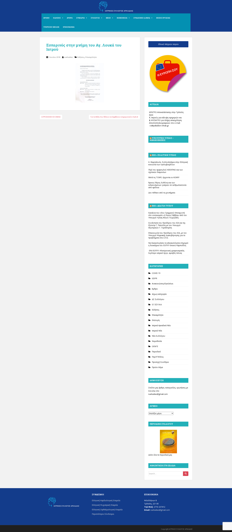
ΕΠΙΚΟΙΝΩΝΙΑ (68, 27)
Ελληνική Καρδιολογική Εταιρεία (106, 500)
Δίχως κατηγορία (159, 294)
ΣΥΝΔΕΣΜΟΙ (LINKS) (141, 18)
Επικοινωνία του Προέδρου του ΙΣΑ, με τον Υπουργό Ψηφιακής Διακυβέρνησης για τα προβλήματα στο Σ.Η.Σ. (167, 235)
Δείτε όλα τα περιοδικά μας (160, 455)
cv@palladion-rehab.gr (159, 125)
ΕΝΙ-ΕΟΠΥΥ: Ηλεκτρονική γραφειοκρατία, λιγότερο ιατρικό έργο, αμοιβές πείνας (166, 251)
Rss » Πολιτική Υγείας (164, 155)
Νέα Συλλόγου (158, 336)
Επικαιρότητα (91, 57)
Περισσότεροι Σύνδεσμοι (103, 514)
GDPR (154, 278)
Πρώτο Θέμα (157, 367)
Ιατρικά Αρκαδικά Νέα (161, 325)
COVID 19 (156, 273)
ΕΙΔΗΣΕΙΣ (57, 18)
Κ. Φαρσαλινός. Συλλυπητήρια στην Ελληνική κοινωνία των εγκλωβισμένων (168, 163)
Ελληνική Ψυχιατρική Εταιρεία (105, 505)
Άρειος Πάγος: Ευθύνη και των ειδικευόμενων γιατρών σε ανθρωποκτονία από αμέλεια (167, 185)
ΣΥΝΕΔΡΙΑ (80, 18)
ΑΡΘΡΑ (70, 18)
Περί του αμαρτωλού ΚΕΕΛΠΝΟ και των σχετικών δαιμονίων (165, 170)
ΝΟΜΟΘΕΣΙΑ (122, 18)
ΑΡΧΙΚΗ (46, 18)
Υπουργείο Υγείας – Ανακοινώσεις (162, 139)
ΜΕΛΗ (108, 18)
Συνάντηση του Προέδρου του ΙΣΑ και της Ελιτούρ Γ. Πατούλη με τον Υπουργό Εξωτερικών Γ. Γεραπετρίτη (166, 225)
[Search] (185, 473)
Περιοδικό (156, 351)
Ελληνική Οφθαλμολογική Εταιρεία (107, 509)
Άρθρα (154, 289)
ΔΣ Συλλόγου (158, 299)
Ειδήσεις (80, 57)
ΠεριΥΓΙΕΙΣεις (158, 357)
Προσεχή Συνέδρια (160, 362)
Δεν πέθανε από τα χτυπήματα (161, 192)
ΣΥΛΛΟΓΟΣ (95, 18)
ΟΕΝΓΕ (155, 346)
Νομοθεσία (157, 341)
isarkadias (68, 57)
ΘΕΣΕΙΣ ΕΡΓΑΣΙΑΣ (163, 18)
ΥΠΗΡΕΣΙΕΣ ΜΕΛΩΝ (51, 27)
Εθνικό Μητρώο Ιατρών (168, 44)
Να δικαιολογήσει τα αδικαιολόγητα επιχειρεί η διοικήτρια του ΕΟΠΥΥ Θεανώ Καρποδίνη (168, 244)
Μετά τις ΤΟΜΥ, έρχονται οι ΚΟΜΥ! (163, 177)
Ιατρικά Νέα (157, 330)
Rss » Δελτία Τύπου (162, 206)
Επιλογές (156, 320)
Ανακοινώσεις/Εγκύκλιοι (162, 283)
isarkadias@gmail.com (158, 394)
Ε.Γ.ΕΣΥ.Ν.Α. (157, 304)
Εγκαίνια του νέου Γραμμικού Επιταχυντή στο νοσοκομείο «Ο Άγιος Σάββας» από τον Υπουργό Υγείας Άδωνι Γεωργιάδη (167, 215)
